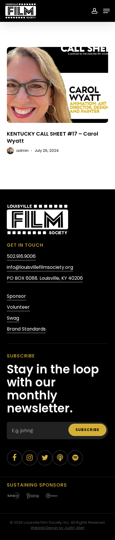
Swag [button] (13, 318)
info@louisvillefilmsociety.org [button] (40, 267)
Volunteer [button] (18, 307)
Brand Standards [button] (26, 329)
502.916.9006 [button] (21, 256)
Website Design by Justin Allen (58, 527)
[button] (106, 11)
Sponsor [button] (16, 296)
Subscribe (87, 429)
